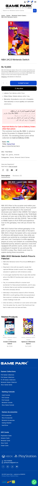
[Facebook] (3, 170)
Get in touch (13, 166)
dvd (7, 154)
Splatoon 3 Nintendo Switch (28, 343)
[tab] (5, 176)
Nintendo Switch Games (19, 15)
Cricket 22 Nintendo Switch (9, 343)
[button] (25, 2)
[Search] (35, 10)
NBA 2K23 (11, 71)
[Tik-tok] (12, 466)
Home (3, 15)
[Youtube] (12, 170)
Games (8, 15)
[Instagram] (7, 170)
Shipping (4, 77)
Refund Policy (14, 476)
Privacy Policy (5, 476)
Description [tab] (5, 176)
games (11, 154)
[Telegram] (16, 170)
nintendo (16, 154)
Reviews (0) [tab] (17, 176)
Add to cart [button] (30, 326)
